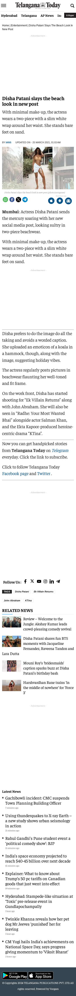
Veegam (54, 988)
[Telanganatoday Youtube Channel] (39, 581)
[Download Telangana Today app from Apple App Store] (51, 201)
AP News (47, 15)
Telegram (60, 450)
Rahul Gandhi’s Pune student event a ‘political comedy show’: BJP (38, 840)
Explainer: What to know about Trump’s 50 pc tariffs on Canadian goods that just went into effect (35, 878)
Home (5, 25)
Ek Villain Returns (43, 591)
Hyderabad (9, 15)
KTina (28, 600)
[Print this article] (68, 201)
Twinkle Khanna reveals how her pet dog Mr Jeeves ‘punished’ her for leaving (37, 923)
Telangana (29, 15)
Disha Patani (22, 591)
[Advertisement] (38, 533)
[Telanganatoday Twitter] (32, 582)
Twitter (44, 473)
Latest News (11, 791)
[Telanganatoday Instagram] (45, 581)
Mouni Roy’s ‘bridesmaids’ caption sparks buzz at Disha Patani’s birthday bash (46, 667)
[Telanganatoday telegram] (58, 581)
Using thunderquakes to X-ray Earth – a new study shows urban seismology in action (38, 820)
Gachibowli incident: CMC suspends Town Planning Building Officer (37, 800)
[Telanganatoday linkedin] (52, 581)
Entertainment (19, 25)
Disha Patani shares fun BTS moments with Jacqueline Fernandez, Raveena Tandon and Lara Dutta (38, 646)
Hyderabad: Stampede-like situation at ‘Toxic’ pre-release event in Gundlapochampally (39, 901)
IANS (8, 142)
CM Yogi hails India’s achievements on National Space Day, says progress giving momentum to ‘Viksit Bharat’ (39, 946)
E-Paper (70, 15)
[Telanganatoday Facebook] (25, 581)
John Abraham (12, 600)
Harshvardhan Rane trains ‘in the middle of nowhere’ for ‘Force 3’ (48, 687)
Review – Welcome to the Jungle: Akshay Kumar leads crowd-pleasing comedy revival (47, 623)
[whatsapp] (5, 199)
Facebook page (15, 473)
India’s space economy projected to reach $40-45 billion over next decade (38, 858)
